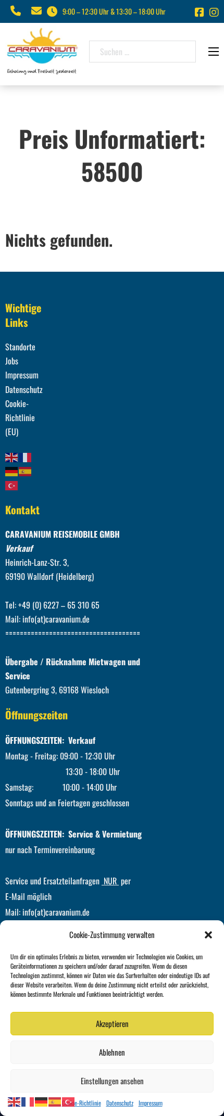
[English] (12, 456)
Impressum (151, 1102)
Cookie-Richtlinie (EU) (20, 417)
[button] (208, 935)
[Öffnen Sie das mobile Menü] (213, 51)
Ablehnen (112, 1052)
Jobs (11, 360)
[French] (25, 456)
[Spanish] (25, 470)
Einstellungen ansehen (112, 1080)
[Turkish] (12, 484)
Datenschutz (119, 1102)
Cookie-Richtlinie (81, 1102)
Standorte (20, 346)
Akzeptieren (112, 1023)
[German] (12, 470)
